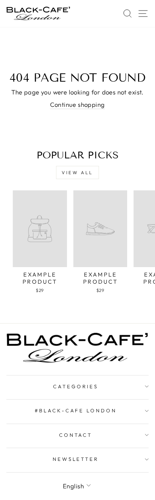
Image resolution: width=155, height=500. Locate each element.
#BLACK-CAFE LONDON (76, 410)
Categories (75, 386)
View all (77, 172)
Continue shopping (77, 104)
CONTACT (76, 435)
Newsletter (76, 459)
